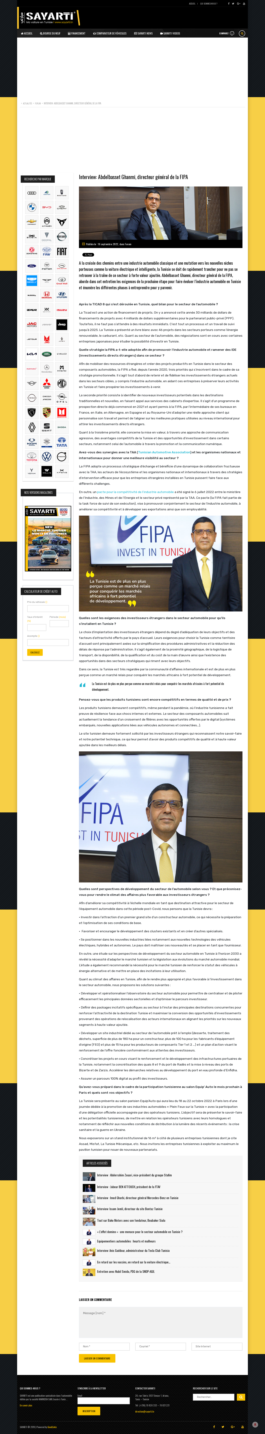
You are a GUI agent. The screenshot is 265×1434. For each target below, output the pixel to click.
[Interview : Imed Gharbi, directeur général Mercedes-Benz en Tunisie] (89, 1199)
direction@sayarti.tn (144, 1411)
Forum (128, 244)
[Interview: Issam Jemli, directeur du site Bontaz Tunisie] (89, 1210)
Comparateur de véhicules (111, 33)
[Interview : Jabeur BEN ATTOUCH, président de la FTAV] (89, 1188)
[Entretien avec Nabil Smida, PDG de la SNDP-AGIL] (89, 1272)
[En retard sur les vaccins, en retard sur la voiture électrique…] (89, 1262)
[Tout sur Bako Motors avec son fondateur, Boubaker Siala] (89, 1222)
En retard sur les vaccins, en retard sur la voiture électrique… (133, 1262)
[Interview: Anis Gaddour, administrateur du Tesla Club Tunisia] (89, 1252)
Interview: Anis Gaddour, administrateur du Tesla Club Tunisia (133, 1250)
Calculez (34, 652)
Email (80, 1395)
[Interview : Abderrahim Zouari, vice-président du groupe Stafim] (89, 1176)
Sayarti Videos (171, 33)
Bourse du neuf (51, 33)
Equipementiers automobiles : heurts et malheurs (126, 1241)
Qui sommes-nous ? (208, 3)
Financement (78, 33)
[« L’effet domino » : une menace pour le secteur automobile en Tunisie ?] (89, 1232)
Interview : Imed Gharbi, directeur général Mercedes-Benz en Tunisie (137, 1198)
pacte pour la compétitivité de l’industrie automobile (135, 492)
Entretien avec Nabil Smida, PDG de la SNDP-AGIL (126, 1271)
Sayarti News (145, 33)
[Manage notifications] (255, 1425)
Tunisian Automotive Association (164, 452)
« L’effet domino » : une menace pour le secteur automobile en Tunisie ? (140, 1231)
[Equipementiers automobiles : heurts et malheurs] (89, 1241)
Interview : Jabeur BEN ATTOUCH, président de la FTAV (128, 1186)
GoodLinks (52, 1427)
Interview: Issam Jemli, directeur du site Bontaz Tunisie (130, 1209)
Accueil (192, 3)
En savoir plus (26, 1405)
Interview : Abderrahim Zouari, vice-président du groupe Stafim (134, 1175)
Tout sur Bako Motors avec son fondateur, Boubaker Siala (131, 1220)
